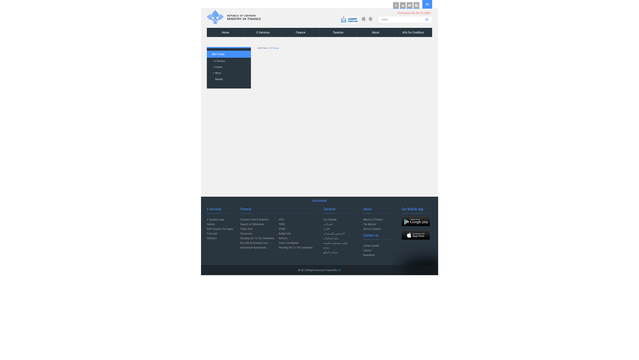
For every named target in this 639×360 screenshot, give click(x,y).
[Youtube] (410, 5)
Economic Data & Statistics (254, 219)
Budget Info (285, 233)
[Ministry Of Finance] (234, 16)
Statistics (212, 238)
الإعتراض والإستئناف (334, 233)
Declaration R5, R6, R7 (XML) (414, 12)
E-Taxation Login (215, 219)
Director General (371, 228)
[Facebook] (396, 5)
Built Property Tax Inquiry (220, 228)
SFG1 (281, 219)
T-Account (212, 233)
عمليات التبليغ (330, 252)
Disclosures (246, 233)
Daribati (211, 224)
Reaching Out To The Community (257, 238)
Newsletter (369, 255)
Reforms (283, 238)
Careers (367, 250)
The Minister (369, 224)
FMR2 (282, 224)
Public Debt (246, 228)
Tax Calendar (330, 219)
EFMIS (282, 228)
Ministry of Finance (373, 219)
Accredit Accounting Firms (254, 242)
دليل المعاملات (331, 238)
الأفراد (326, 229)
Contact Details (371, 245)
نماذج (326, 247)
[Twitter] (403, 5)
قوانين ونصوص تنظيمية (335, 243)
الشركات (328, 224)
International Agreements (253, 247)
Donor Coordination (289, 242)
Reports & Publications (252, 224)
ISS (339, 270)
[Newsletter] (416, 5)
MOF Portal (262, 48)
